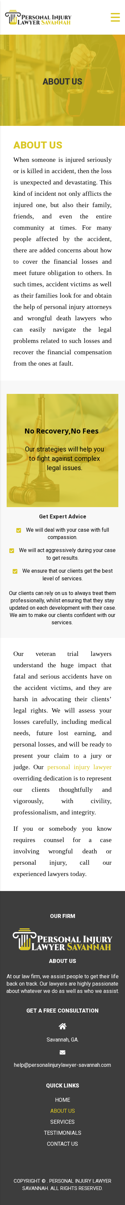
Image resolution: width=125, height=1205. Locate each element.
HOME (62, 1100)
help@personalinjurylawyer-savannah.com (62, 1065)
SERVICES (62, 1122)
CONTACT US (62, 1144)
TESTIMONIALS (62, 1133)
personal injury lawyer (79, 766)
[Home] (38, 17)
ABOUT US (62, 1111)
